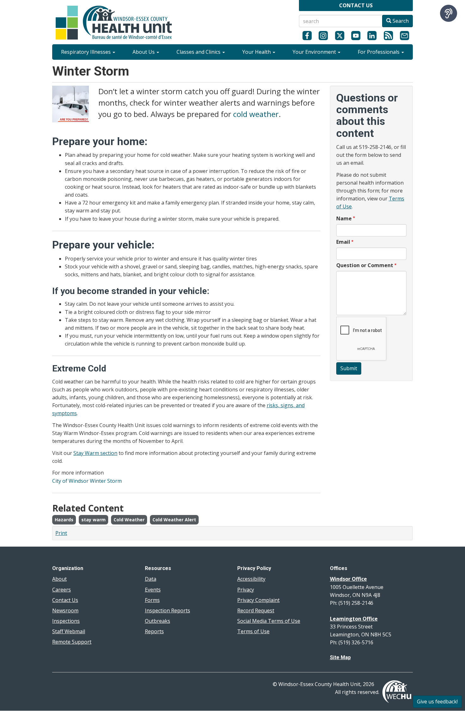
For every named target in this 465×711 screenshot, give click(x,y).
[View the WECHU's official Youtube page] (355, 35)
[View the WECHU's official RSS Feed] (388, 35)
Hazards (64, 520)
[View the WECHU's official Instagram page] (323, 35)
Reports (154, 631)
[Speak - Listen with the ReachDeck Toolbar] (448, 13)
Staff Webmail (68, 631)
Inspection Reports (167, 610)
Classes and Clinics (199, 51)
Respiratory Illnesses (86, 51)
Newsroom (65, 610)
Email (343, 241)
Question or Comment (364, 265)
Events (153, 589)
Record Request (255, 610)
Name (344, 218)
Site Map (340, 657)
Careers (61, 589)
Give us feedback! (437, 701)
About (59, 578)
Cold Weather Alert (174, 520)
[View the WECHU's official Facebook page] (307, 35)
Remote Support (71, 641)
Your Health (257, 51)
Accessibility (251, 578)
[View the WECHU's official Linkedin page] (372, 35)
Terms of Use (253, 631)
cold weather (256, 114)
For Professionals (379, 51)
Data (150, 578)
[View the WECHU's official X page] (339, 35)
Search (400, 20)
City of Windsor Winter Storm (87, 480)
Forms (152, 600)
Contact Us (65, 600)
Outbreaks (157, 620)
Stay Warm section (95, 453)
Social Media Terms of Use (268, 620)
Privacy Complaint (258, 600)
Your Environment (315, 51)
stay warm (93, 520)
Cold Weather (129, 520)
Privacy (245, 589)
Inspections (66, 620)
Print (61, 533)
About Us (144, 51)
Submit (348, 368)
